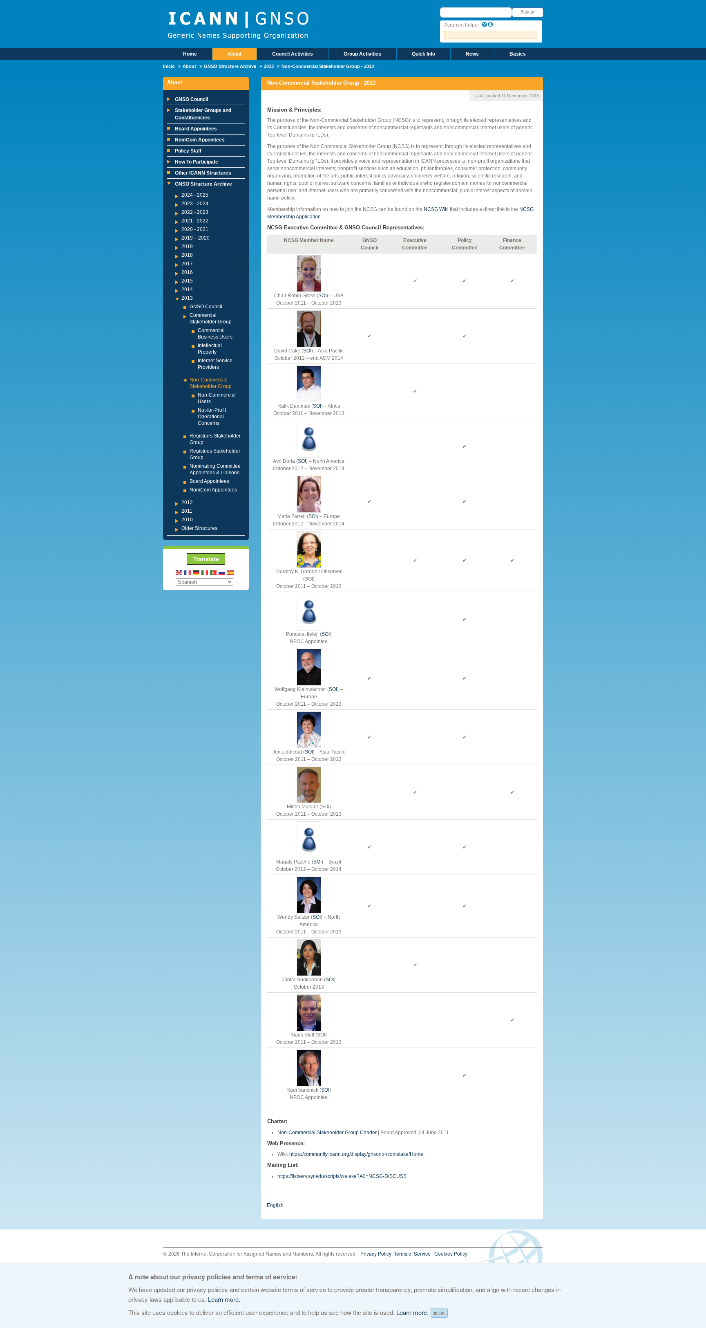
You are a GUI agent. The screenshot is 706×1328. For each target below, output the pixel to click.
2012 (187, 502)
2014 (187, 289)
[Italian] (205, 572)
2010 (187, 520)
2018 (187, 255)
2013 (269, 66)
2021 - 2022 (194, 221)
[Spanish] (231, 572)
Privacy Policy (375, 1253)
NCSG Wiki (436, 209)
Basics (517, 54)
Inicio (169, 66)
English (275, 1205)
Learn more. (224, 1299)
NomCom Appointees (200, 140)
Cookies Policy (450, 1253)
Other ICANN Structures (203, 173)
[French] (188, 572)
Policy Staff (188, 151)
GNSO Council (191, 99)
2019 (187, 246)
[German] (196, 572)
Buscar (528, 11)
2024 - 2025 (194, 195)
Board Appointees (196, 129)
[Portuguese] (213, 572)
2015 (187, 281)
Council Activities (292, 54)
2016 (187, 272)
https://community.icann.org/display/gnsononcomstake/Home (356, 1154)
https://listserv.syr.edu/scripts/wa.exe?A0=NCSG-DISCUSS (342, 1176)
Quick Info (423, 54)
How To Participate (196, 162)
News (472, 54)
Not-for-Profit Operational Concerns (212, 416)
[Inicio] (238, 24)
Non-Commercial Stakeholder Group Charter (327, 1132)
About (234, 54)
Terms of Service (412, 1253)
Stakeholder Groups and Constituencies (203, 114)
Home (190, 54)
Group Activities (362, 54)
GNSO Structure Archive (230, 66)
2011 (186, 511)
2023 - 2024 (194, 203)
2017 (187, 264)
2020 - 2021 (194, 229)
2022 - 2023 (194, 212)
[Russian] (222, 572)
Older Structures (199, 528)
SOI (322, 295)
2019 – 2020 (195, 238)
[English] (179, 572)
